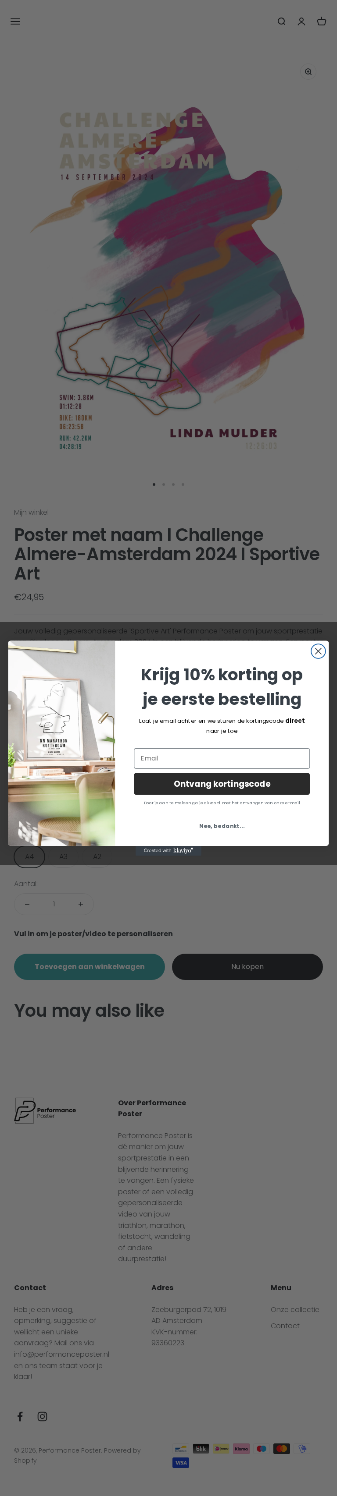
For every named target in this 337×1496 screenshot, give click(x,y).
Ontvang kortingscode (222, 783)
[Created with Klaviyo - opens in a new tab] (168, 850)
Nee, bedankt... (221, 826)
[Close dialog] (318, 651)
